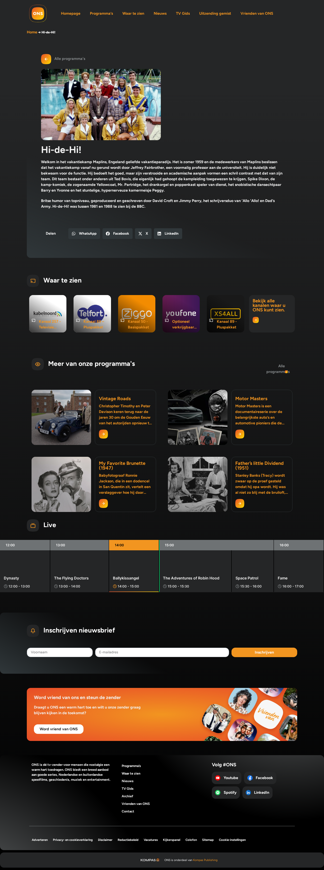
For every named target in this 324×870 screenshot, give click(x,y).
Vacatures (151, 840)
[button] (84, 233)
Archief (127, 796)
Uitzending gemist (215, 13)
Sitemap (208, 840)
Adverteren (40, 840)
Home (32, 32)
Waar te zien (133, 13)
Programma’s (101, 13)
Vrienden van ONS (257, 13)
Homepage (70, 13)
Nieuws (160, 13)
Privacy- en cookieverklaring (73, 840)
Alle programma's (69, 58)
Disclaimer (105, 840)
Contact (128, 811)
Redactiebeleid (128, 840)
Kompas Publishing (205, 860)
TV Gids (183, 13)
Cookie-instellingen (232, 840)
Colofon (191, 840)
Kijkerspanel (171, 840)
